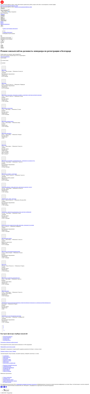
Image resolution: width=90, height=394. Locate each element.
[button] (2, 21)
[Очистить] (2, 41)
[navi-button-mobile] (2, 26)
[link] (3, 19)
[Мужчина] (4, 68)
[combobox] (7, 37)
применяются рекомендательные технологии (27, 384)
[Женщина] (4, 81)
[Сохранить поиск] (2, 46)
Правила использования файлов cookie (23, 6)
